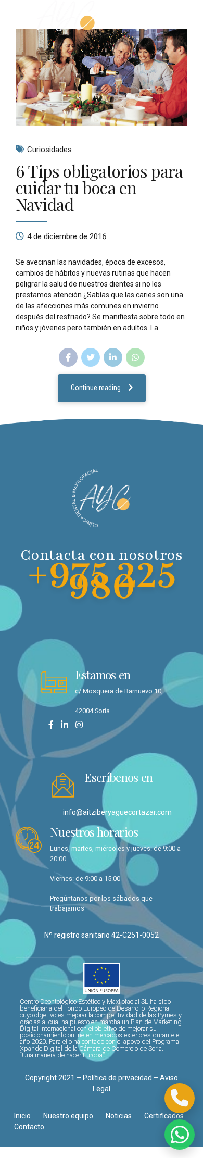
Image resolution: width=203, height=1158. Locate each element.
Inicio (22, 1116)
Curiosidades (49, 149)
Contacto (29, 1127)
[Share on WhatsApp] (135, 357)
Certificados (164, 1116)
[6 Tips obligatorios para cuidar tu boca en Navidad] (101, 77)
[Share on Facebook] (68, 357)
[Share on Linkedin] (113, 357)
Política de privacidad (117, 1078)
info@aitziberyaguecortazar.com (117, 812)
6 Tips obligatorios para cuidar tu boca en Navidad (99, 187)
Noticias (119, 1116)
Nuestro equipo (68, 1116)
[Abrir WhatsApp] (179, 1134)
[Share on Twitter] (90, 357)
